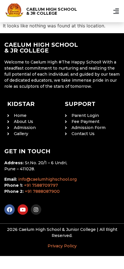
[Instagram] (36, 209)
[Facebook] (9, 209)
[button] (116, 11)
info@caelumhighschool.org (47, 179)
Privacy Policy (62, 246)
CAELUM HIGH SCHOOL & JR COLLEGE (51, 11)
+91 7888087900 (42, 191)
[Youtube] (23, 209)
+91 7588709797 (41, 185)
